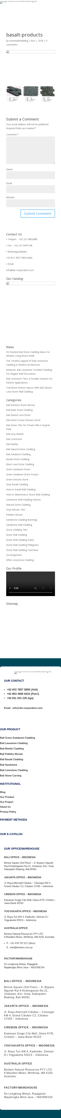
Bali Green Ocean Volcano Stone (23, 420)
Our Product (7, 797)
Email (9, 183)
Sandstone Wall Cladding (19, 524)
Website (10, 197)
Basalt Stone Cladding (17, 459)
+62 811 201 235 (17, 698)
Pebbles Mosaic (14, 514)
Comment (12, 134)
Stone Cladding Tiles (16, 529)
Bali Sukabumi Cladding (18, 454)
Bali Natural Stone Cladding (20, 449)
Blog (2, 792)
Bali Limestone (14, 439)
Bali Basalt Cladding (11, 759)
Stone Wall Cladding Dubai (20, 539)
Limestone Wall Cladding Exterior (23, 499)
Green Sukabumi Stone (18, 469)
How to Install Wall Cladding (20, 489)
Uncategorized (13, 554)
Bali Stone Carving (10, 775)
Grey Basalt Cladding (17, 484)
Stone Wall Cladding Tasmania (22, 550)
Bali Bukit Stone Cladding (19, 409)
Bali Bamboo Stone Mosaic (20, 405)
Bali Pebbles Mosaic (11, 754)
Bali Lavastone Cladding (14, 743)
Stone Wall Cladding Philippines (22, 544)
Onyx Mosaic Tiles (15, 509)
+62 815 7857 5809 (18, 689)
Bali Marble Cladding (12, 748)
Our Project (6, 801)
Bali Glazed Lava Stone (18, 415)
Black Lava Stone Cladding (20, 464)
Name (9, 169)
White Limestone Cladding (20, 560)
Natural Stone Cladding (18, 504)
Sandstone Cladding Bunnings (21, 519)
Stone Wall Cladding (16, 534)
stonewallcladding (18, 40)
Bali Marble (12, 444)
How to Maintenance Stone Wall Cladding (28, 494)
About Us (5, 806)
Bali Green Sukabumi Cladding (17, 737)
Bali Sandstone (8, 764)
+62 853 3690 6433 (18, 693)
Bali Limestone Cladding (14, 770)
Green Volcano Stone (17, 479)
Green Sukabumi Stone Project (22, 474)
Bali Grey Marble (15, 434)
